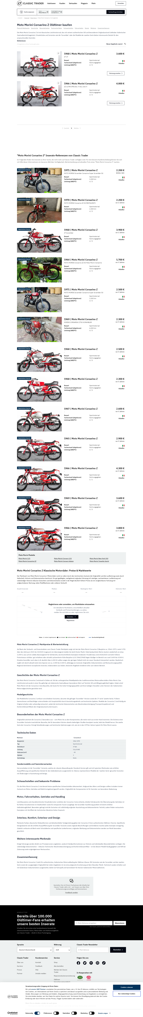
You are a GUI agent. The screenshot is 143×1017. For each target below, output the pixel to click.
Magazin (84, 3)
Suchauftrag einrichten (115, 12)
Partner (19, 973)
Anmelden (121, 3)
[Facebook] (78, 963)
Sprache (20, 945)
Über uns (20, 962)
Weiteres (93, 28)
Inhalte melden (40, 973)
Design (87, 28)
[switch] (56, 1013)
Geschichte (34, 28)
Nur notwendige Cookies (126, 993)
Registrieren (70, 620)
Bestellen (117, 950)
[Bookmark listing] (58, 53)
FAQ (36, 970)
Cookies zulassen (127, 987)
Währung (57, 945)
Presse (19, 970)
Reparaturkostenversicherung (64, 976)
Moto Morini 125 (24, 558)
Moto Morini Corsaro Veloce (64, 561)
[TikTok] (104, 963)
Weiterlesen (21, 41)
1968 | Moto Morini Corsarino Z (81, 53)
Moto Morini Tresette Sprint (99, 561)
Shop (55, 962)
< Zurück (19, 18)
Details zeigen (103, 1013)
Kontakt (38, 962)
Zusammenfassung (103, 28)
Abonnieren (119, 923)
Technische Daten (56, 28)
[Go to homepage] (30, 3)
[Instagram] (97, 963)
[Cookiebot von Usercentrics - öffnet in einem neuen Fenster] (12, 1013)
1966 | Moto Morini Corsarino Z (81, 83)
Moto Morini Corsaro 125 (63, 558)
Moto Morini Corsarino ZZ (27, 561)
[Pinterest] (91, 963)
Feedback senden (71, 892)
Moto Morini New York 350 (99, 558)
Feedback (38, 966)
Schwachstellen (68, 28)
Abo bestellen (59, 966)
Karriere (20, 966)
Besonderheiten (45, 28)
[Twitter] (84, 963)
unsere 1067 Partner (38, 989)
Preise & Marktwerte (23, 28)
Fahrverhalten (79, 28)
